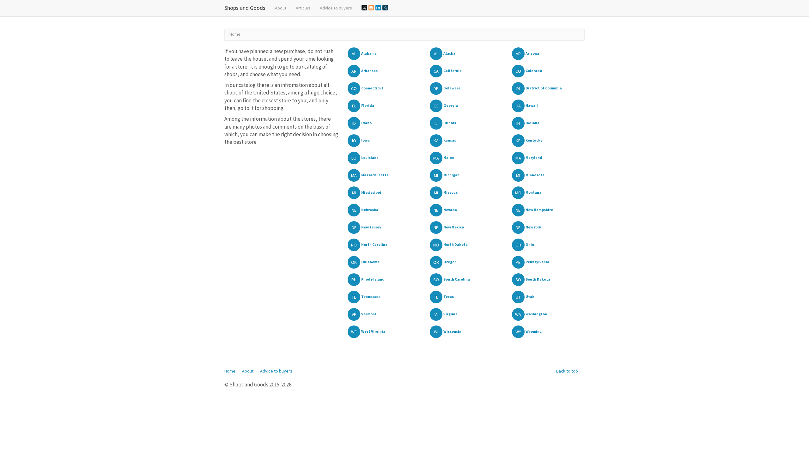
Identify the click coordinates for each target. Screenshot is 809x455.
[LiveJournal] (385, 7)
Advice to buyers (336, 8)
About (280, 8)
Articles (303, 8)
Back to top (567, 371)
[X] (364, 7)
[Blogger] (371, 7)
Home (229, 371)
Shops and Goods (244, 7)
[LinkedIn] (378, 7)
